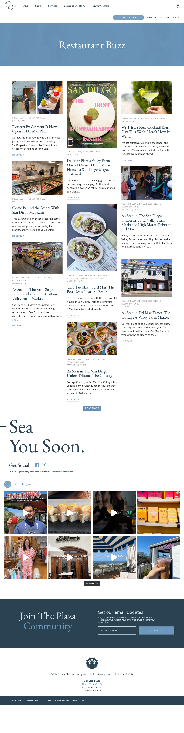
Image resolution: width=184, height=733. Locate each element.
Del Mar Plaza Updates (24, 277)
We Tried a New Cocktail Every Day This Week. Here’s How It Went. (145, 132)
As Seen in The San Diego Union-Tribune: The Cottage (89, 373)
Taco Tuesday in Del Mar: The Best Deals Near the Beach (91, 289)
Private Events (61, 700)
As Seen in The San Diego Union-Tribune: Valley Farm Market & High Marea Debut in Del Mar (146, 222)
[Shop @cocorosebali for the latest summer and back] (25, 557)
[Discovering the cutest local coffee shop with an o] (158, 557)
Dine (25, 5)
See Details (17, 155)
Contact (84, 700)
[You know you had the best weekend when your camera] (114, 557)
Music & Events (73, 5)
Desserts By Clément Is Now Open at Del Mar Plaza (34, 129)
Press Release (19, 118)
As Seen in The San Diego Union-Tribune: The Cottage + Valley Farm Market (36, 294)
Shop (38, 5)
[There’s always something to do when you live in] (25, 512)
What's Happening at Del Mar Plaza (85, 278)
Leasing (29, 700)
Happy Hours (101, 5)
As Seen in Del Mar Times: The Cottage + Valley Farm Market (145, 315)
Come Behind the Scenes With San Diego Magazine (35, 210)
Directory (152, 17)
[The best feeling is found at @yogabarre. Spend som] (114, 512)
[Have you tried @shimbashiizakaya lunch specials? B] (69, 512)
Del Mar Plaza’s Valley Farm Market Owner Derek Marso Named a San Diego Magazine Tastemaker (90, 167)
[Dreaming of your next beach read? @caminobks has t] (158, 512)
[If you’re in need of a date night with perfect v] (69, 557)
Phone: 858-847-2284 (92, 684)
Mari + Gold (88, 674)
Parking (165, 17)
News (74, 700)
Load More (92, 408)
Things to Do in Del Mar (79, 275)
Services (52, 5)
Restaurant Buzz (37, 118)
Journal (177, 17)
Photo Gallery (43, 700)
